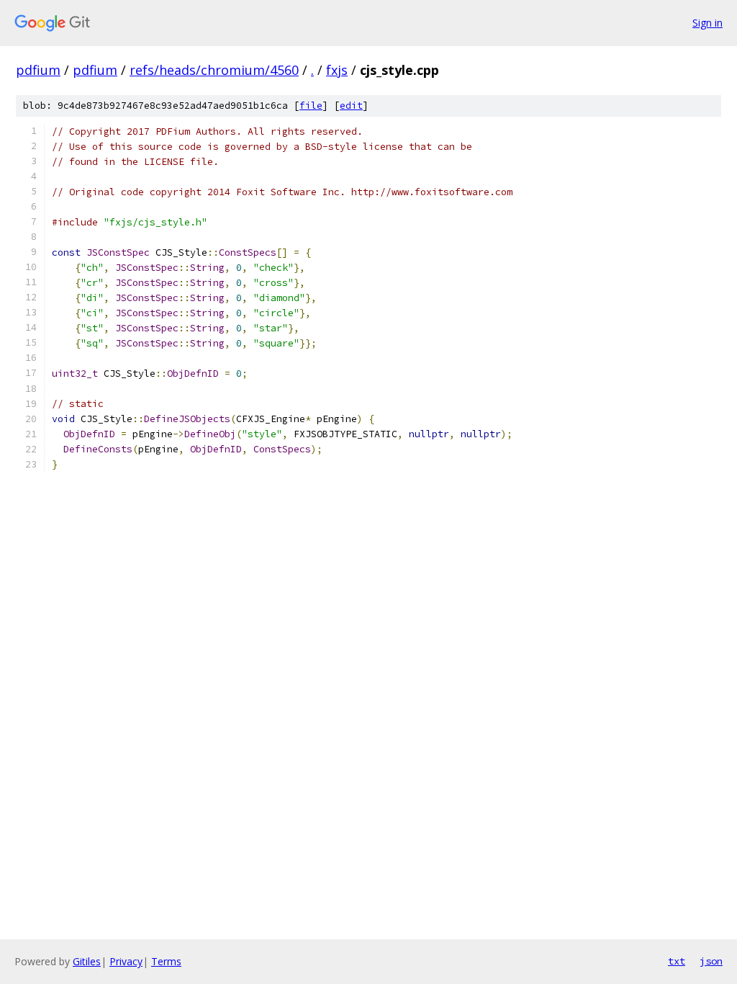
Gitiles (87, 961)
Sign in (707, 23)
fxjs (337, 70)
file (310, 105)
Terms (166, 961)
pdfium (38, 70)
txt (676, 960)
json (711, 960)
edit (351, 105)
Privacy (126, 961)
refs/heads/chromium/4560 (214, 70)
